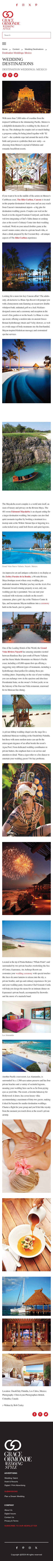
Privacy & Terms (11, 1521)
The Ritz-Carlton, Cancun (29, 199)
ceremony (45, 603)
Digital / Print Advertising (15, 1485)
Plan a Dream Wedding (14, 1496)
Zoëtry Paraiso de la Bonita (18, 576)
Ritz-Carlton (21, 237)
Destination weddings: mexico (24, 69)
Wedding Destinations (17, 61)
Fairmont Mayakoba (20, 511)
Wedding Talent (11, 1478)
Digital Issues (10, 1514)
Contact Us (9, 1517)
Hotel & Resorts (11, 1481)
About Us (8, 1510)
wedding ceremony (24, 973)
